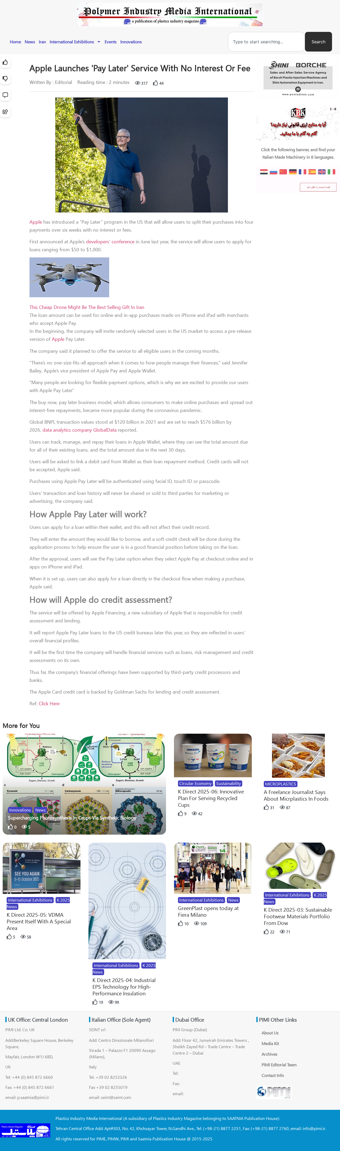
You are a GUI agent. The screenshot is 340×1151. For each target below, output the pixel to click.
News (30, 41)
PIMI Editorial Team (279, 1064)
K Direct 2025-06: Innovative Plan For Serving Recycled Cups (211, 798)
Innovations (131, 41)
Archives (269, 1054)
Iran (42, 41)
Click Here (49, 703)
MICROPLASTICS (280, 784)
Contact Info (273, 1075)
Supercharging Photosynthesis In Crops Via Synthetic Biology (72, 817)
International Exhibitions (72, 41)
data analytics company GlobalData (79, 430)
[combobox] (266, 42)
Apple (35, 222)
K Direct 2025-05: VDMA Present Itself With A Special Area (39, 921)
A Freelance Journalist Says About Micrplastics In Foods (296, 795)
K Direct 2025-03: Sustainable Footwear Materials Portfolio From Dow (298, 916)
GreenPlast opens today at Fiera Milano (208, 911)
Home (15, 41)
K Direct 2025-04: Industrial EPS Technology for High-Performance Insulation (124, 986)
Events (111, 41)
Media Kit (270, 1043)
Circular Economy (195, 783)
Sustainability (228, 783)
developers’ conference (110, 241)
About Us (270, 1032)
